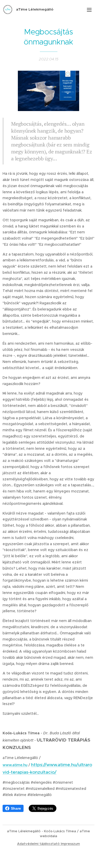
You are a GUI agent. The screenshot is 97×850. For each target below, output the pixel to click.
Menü (89, 9)
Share (16, 808)
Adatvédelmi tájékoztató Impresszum (48, 844)
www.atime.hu (15, 765)
